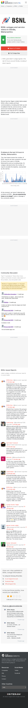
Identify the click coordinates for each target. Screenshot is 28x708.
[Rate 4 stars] (16, 596)
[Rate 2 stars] (11, 596)
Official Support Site (10, 584)
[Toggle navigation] (26, 2)
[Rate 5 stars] (19, 596)
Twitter (16, 670)
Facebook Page (9, 581)
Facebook (17, 673)
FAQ (3, 673)
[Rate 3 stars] (14, 596)
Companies (9, 6)
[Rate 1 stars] (8, 596)
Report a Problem (15, 48)
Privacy (4, 676)
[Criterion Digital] (14, 694)
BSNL (15, 6)
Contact (4, 679)
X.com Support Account (11, 579)
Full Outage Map (15, 53)
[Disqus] (14, 311)
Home (2, 6)
